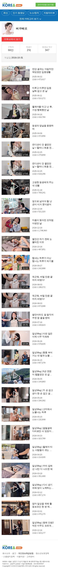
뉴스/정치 (34, 13)
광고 (14, 553)
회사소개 (6, 553)
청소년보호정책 (42, 553)
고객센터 (30, 556)
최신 (5, 13)
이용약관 (20, 556)
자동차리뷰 (49, 13)
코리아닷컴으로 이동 (46, 5)
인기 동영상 (18, 13)
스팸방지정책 (9, 556)
